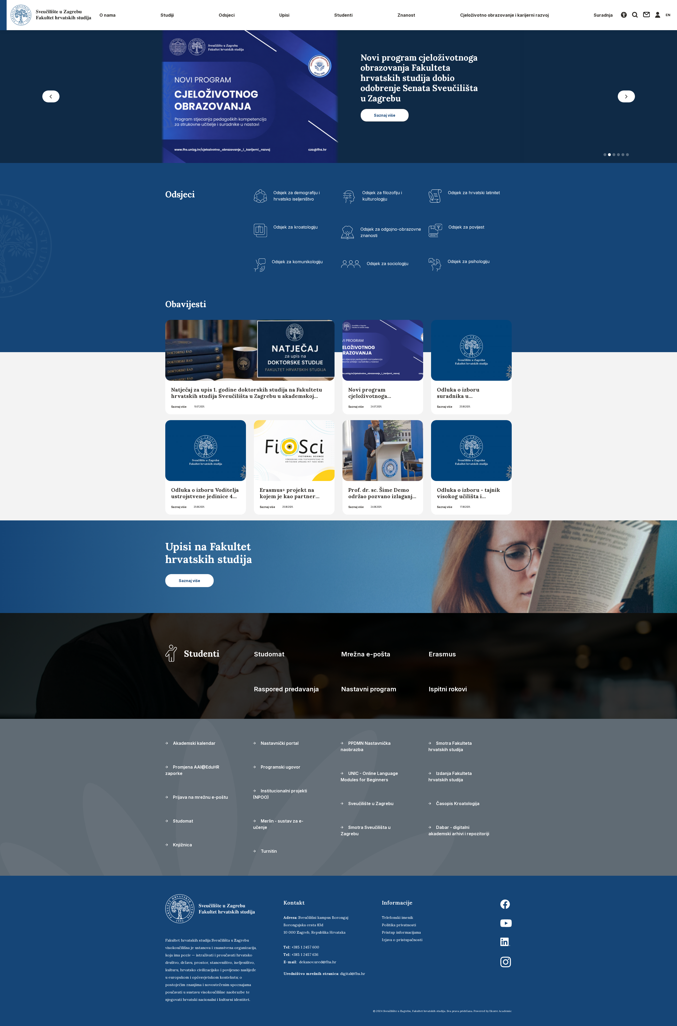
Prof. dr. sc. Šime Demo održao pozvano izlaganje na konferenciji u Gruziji (381, 496)
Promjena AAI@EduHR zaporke (192, 770)
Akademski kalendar (194, 743)
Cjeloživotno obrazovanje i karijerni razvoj (504, 15)
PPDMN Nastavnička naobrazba (366, 746)
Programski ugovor (280, 767)
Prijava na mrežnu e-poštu (200, 797)
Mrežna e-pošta (365, 654)
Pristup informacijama (401, 932)
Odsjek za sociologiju (387, 263)
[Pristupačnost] (624, 15)
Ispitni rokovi (448, 689)
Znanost (406, 15)
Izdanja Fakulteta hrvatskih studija (450, 776)
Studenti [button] (343, 15)
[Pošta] (646, 15)
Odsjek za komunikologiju (297, 261)
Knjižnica (182, 844)
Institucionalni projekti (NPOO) (280, 794)
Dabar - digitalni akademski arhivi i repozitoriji (458, 830)
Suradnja (603, 15)
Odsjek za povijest (466, 227)
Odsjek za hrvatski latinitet (474, 192)
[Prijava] (658, 15)
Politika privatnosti (399, 925)
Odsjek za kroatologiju (295, 227)
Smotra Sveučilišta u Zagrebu (366, 830)
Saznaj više (178, 406)
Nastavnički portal (279, 743)
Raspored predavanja (286, 689)
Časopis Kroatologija (457, 803)
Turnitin (268, 851)
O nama (107, 15)
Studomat (269, 654)
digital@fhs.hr (352, 973)
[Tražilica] (635, 15)
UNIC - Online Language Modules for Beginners (369, 776)
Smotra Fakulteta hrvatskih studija (450, 746)
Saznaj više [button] (384, 105)
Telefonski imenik (397, 917)
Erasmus (442, 654)
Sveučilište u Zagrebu (370, 803)
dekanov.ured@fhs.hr (317, 962)
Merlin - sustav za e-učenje (278, 824)
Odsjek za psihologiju (469, 261)
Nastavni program (368, 689)
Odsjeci (227, 15)
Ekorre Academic (501, 1011)
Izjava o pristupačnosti (402, 939)
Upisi (284, 15)
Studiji (167, 15)
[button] (51, 96)
